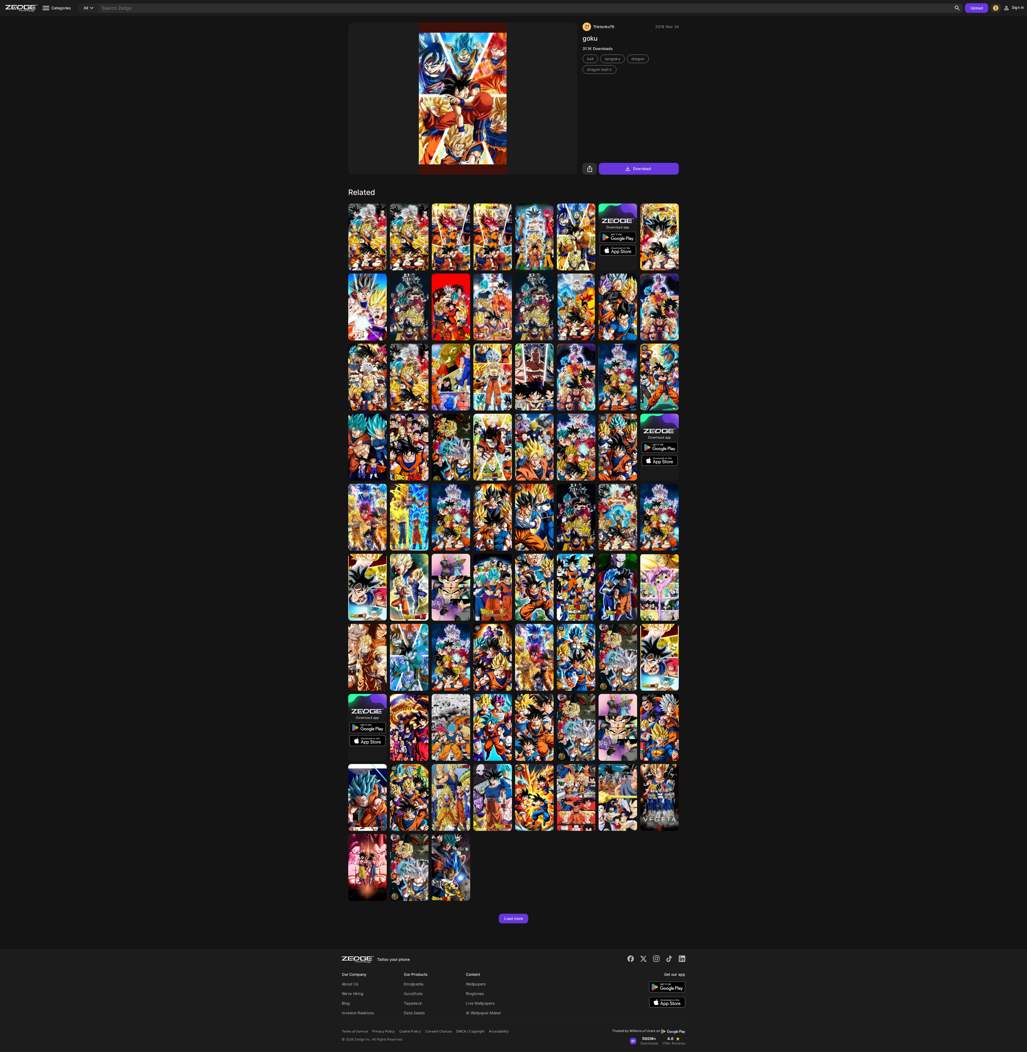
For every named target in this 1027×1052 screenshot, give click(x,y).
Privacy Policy (383, 1031)
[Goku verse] (534, 657)
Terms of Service (355, 1031)
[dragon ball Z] (534, 587)
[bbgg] (659, 377)
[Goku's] (451, 307)
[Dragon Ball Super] (492, 587)
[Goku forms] (451, 237)
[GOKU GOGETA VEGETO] (451, 797)
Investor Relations (358, 1013)
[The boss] (534, 307)
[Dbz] (409, 447)
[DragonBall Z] (618, 447)
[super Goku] (659, 727)
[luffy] (534, 727)
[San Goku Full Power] (492, 307)
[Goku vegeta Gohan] (492, 517)
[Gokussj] (618, 517)
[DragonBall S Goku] (451, 657)
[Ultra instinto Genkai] (618, 587)
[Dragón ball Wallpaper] (451, 727)
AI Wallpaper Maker (483, 1013)
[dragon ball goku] (659, 237)
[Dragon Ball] (618, 307)
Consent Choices (438, 1031)
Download (642, 168)
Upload (976, 8)
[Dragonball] (409, 867)
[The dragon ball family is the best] (409, 797)
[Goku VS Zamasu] (451, 587)
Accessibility (499, 1031)
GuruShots (413, 993)
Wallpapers (476, 984)
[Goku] (367, 237)
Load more (513, 918)
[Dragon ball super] (576, 307)
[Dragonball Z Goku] (492, 237)
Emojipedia (414, 984)
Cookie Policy (410, 1031)
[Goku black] (618, 727)
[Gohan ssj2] (576, 797)
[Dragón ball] (492, 377)
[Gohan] (492, 447)
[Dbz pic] (576, 727)
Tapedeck (413, 1003)
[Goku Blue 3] (367, 797)
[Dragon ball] (534, 377)
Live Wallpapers (480, 1003)
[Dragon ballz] (492, 727)
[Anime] (576, 377)
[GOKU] (618, 657)
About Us (350, 984)
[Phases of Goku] (409, 237)
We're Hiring (352, 993)
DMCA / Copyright (470, 1031)
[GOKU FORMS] (451, 517)
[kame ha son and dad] (367, 307)
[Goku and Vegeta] (367, 447)
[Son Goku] (367, 377)
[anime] (534, 447)
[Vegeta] (659, 797)
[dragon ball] (534, 517)
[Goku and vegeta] (451, 377)
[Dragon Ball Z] (576, 657)
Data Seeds (414, 1013)
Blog (346, 1003)
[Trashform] (409, 377)
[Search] (957, 8)
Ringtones (475, 993)
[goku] (576, 237)
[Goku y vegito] (409, 587)
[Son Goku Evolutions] (576, 517)
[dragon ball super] (492, 657)
